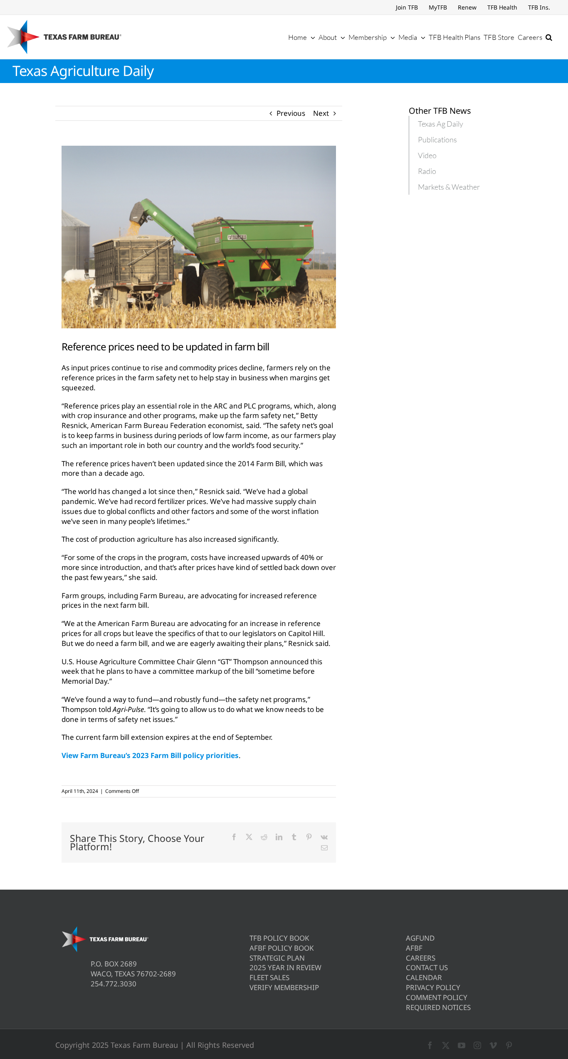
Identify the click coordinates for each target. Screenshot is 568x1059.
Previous (291, 113)
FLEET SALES (269, 977)
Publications (437, 139)
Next (321, 113)
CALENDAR (424, 977)
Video (427, 155)
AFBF (414, 948)
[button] (549, 37)
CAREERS (420, 958)
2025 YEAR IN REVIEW (285, 967)
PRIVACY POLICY (433, 987)
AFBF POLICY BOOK (281, 948)
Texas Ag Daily (440, 123)
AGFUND (420, 938)
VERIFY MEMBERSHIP (284, 987)
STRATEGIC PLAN (277, 958)
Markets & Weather (449, 186)
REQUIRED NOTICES (438, 1007)
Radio (427, 171)
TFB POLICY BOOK (279, 938)
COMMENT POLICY (436, 997)
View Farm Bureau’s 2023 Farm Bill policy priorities (150, 755)
